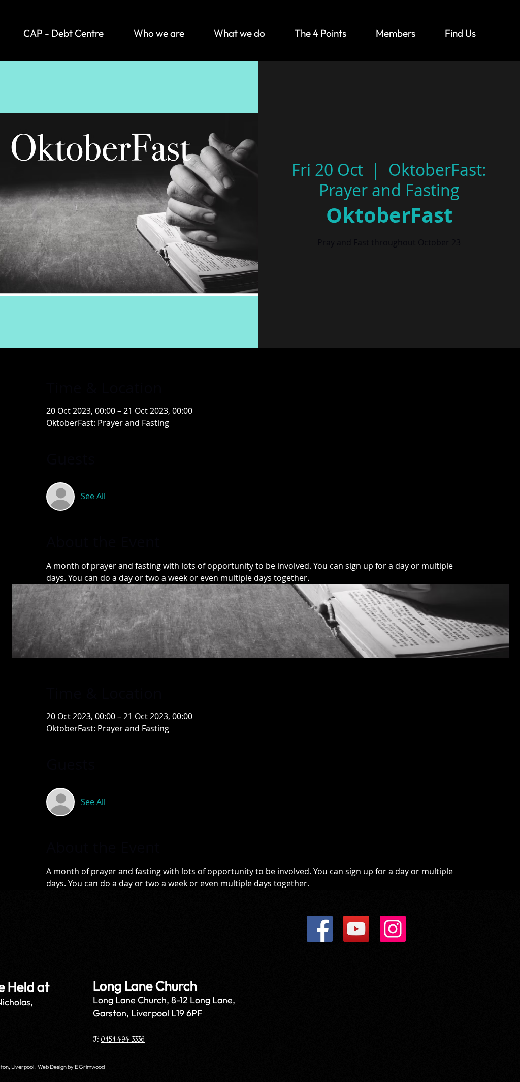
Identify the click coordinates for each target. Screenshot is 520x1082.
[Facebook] (320, 929)
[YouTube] (356, 929)
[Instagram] (393, 929)
